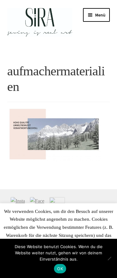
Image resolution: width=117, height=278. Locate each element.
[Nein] (109, 258)
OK (60, 268)
